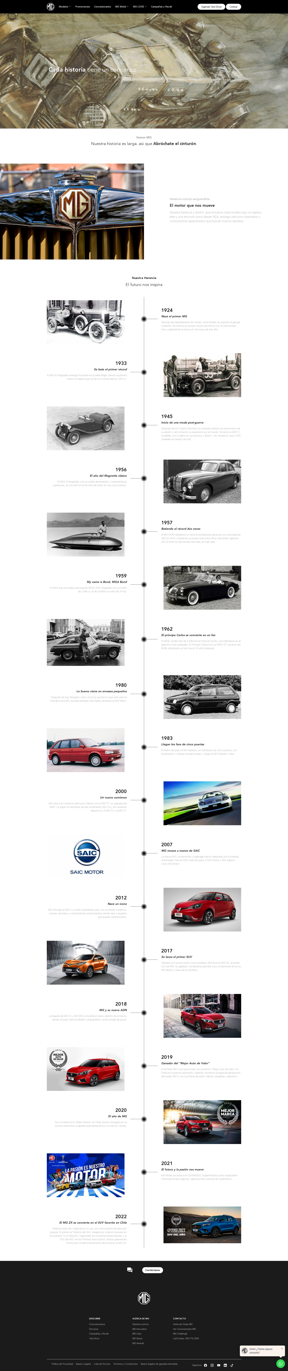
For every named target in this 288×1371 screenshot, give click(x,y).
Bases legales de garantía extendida (159, 1364)
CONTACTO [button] (179, 1318)
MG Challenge (180, 1333)
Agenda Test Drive (211, 6)
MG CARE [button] (138, 6)
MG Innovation (139, 1329)
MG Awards (138, 1343)
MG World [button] (120, 6)
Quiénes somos (140, 1324)
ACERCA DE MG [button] (140, 1318)
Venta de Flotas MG (183, 1324)
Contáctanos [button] (152, 1270)
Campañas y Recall (161, 6)
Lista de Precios (102, 1364)
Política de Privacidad (62, 1364)
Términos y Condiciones (125, 1364)
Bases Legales (83, 1364)
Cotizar (233, 6)
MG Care (136, 1333)
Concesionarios (102, 6)
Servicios (93, 1329)
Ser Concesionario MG (184, 1329)
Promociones (82, 6)
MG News (137, 1338)
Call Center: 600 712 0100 (186, 1338)
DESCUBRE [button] (94, 1318)
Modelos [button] (63, 6)
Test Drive (94, 1338)
